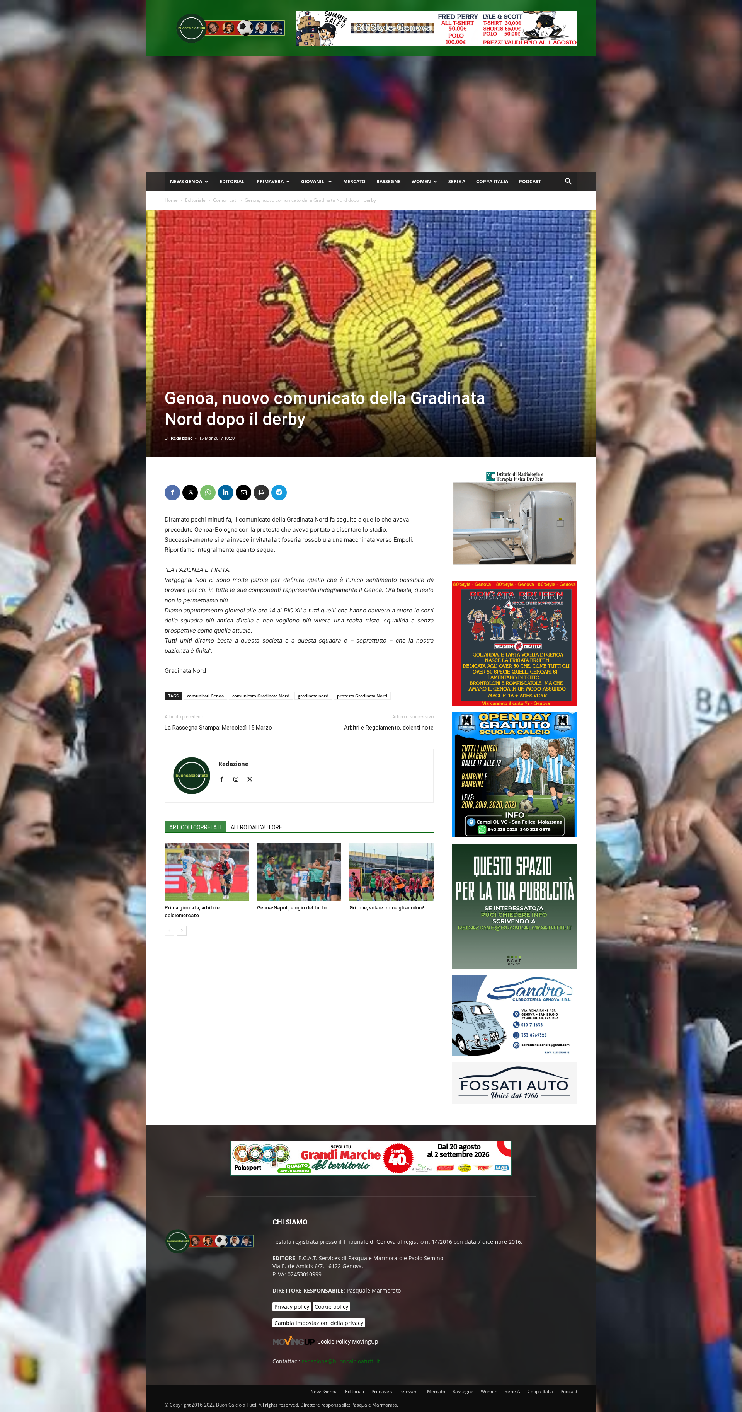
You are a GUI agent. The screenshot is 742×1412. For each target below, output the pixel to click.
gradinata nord (313, 696)
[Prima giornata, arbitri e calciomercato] (207, 872)
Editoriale (195, 200)
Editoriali (233, 181)
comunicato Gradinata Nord (260, 696)
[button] (568, 182)
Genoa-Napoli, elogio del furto (292, 908)
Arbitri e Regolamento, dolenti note (389, 727)
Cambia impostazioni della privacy (318, 1323)
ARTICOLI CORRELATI (195, 827)
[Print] (261, 492)
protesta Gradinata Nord (362, 696)
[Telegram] (279, 492)
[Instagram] (238, 779)
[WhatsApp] (208, 492)
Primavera (270, 181)
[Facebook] (172, 492)
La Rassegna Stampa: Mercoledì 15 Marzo (218, 727)
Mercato (354, 181)
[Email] (243, 492)
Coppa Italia (492, 181)
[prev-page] (169, 931)
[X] (190, 492)
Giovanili (313, 181)
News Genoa (186, 181)
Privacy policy (291, 1306)
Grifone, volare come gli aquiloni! (386, 908)
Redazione (182, 438)
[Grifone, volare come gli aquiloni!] (391, 872)
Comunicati (225, 200)
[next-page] (182, 931)
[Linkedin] (225, 492)
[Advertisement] (371, 114)
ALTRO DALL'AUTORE (256, 827)
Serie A (456, 181)
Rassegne (388, 181)
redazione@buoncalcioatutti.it (341, 1361)
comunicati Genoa (205, 696)
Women (421, 181)
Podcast (530, 181)
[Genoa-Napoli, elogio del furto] (299, 872)
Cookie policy (331, 1306)
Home (171, 200)
